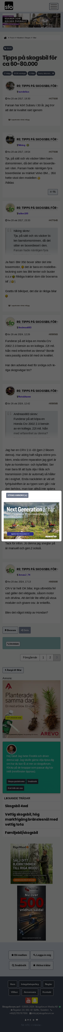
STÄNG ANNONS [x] (17, 495)
